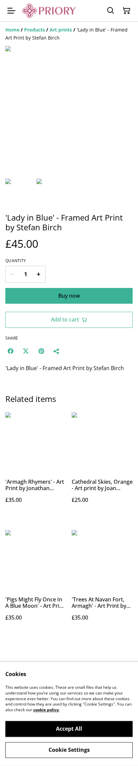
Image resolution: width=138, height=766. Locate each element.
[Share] (57, 351)
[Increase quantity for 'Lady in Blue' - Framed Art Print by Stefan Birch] (39, 274)
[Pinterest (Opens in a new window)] (41, 351)
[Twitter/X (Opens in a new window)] (26, 351)
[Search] (110, 10)
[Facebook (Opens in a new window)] (10, 351)
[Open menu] (11, 10)
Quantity (15, 260)
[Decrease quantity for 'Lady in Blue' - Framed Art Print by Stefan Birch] (12, 274)
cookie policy (46, 710)
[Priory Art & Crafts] (49, 10)
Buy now (69, 295)
